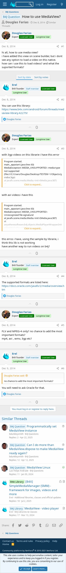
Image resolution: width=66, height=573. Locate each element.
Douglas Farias (17, 22)
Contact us (8, 541)
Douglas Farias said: (14, 375)
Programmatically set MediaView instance (32, 428)
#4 (62, 276)
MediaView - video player (41, 508)
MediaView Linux (38, 467)
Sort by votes (41, 77)
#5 (62, 325)
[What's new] (61, 4)
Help (54, 541)
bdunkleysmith (16, 433)
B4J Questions (32, 433)
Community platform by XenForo (30, 550)
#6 (62, 368)
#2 (62, 99)
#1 (62, 46)
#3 (62, 148)
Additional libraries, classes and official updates (38, 497)
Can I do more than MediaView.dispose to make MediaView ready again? (36, 449)
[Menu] (5, 4)
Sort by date (24, 77)
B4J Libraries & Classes (26, 511)
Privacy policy (42, 541)
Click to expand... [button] (33, 184)
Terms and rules (24, 541)
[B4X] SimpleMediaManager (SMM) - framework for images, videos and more (33, 488)
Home (5, 544)
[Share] (57, 46)
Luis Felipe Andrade (18, 470)
